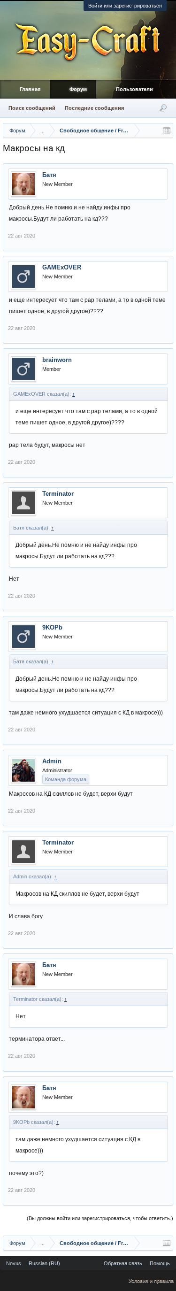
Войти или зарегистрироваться (125, 5)
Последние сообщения (94, 108)
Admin (51, 761)
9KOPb (52, 627)
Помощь (160, 1263)
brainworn (57, 359)
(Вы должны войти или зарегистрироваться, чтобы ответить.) (100, 1218)
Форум (78, 89)
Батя (49, 174)
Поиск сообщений (31, 108)
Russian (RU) (44, 1263)
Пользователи (134, 89)
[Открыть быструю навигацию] (166, 130)
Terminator (58, 493)
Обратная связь (123, 1263)
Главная (30, 89)
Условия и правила (151, 1280)
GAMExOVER (61, 267)
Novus (13, 1263)
